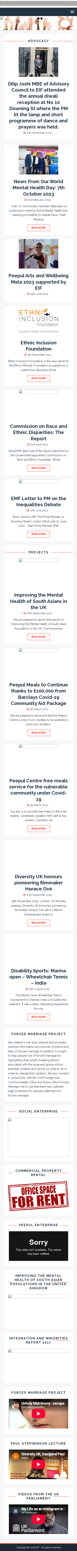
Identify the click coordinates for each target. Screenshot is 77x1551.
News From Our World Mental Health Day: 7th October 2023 (38, 188)
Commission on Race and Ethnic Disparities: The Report (38, 432)
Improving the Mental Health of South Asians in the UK (38, 601)
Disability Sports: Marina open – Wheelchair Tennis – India (38, 977)
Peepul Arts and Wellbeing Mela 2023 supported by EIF (38, 282)
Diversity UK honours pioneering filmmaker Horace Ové (38, 883)
